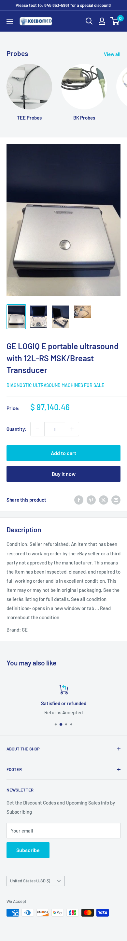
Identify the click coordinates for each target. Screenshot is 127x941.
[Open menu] (10, 21)
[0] (115, 21)
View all (112, 54)
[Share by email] (115, 500)
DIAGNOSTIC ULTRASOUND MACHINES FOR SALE (55, 385)
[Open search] (89, 21)
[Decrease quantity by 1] (37, 429)
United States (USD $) (30, 880)
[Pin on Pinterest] (91, 500)
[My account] (102, 21)
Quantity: (16, 429)
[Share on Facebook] (78, 500)
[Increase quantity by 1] (72, 429)
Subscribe (28, 850)
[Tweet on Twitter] (103, 500)
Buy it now (64, 474)
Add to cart (63, 453)
